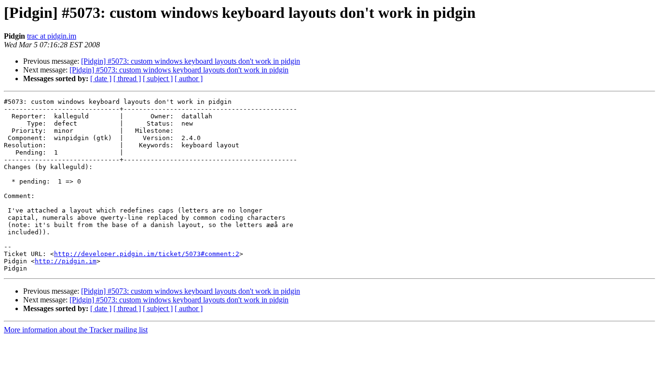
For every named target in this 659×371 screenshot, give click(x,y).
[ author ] (189, 78)
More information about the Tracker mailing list (76, 330)
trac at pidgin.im (51, 36)
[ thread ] (127, 78)
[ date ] (100, 78)
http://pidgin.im (65, 261)
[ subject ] (158, 78)
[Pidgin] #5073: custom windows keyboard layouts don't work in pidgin (190, 61)
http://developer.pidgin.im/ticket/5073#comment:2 (146, 253)
